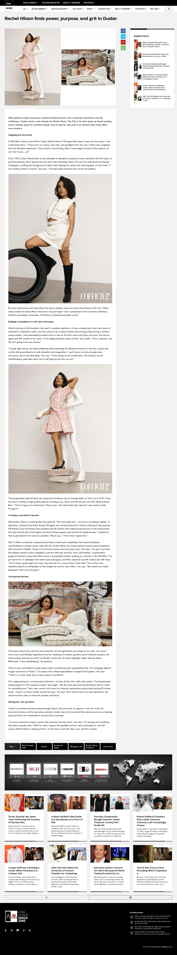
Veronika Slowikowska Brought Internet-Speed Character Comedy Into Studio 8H (156, 66)
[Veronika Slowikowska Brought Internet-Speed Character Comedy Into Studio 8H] (137, 66)
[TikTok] (23, 930)
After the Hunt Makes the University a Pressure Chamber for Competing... (64, 870)
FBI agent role (76, 746)
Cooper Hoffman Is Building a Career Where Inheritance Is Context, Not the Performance (154, 87)
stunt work (108, 746)
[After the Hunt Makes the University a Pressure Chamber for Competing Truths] (137, 98)
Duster (44, 746)
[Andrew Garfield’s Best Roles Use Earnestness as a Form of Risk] (137, 55)
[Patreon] (17, 930)
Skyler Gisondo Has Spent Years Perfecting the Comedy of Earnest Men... (24, 819)
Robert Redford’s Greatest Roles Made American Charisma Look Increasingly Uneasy (155, 77)
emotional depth (58, 746)
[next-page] (130, 897)
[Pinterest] (123, 42)
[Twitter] (123, 36)
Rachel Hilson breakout (92, 746)
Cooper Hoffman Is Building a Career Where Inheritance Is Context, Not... (23, 870)
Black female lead (27, 746)
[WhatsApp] (123, 47)
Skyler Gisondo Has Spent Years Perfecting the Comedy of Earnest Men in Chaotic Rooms (156, 44)
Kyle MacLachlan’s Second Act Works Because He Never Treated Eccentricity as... (109, 870)
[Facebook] (123, 30)
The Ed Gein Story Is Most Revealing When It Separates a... (152, 870)
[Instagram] (11, 930)
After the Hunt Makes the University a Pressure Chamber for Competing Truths (156, 98)
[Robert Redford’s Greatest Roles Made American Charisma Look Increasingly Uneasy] (137, 77)
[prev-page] (47, 897)
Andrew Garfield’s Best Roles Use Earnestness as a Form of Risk (156, 55)
